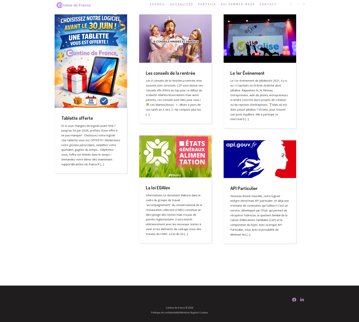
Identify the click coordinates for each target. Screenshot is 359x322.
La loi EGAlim (158, 188)
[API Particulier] (260, 159)
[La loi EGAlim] (175, 156)
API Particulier (244, 188)
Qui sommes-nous (238, 4)
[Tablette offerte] (91, 61)
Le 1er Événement (247, 73)
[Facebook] (294, 301)
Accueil (157, 4)
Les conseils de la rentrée (170, 73)
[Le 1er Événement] (260, 38)
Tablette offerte (77, 118)
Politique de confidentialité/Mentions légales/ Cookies (179, 312)
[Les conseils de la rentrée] (175, 38)
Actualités (181, 4)
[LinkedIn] (302, 301)
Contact (268, 4)
